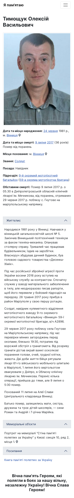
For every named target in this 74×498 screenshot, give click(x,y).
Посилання (14, 451)
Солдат (20, 161)
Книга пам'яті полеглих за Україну (28, 460)
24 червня (50, 131)
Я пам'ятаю (13, 5)
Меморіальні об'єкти (21, 424)
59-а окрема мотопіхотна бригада (44, 180)
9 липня (40, 142)
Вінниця (12, 135)
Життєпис (13, 220)
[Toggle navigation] (66, 5)
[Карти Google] (19, 135)
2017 (50, 142)
